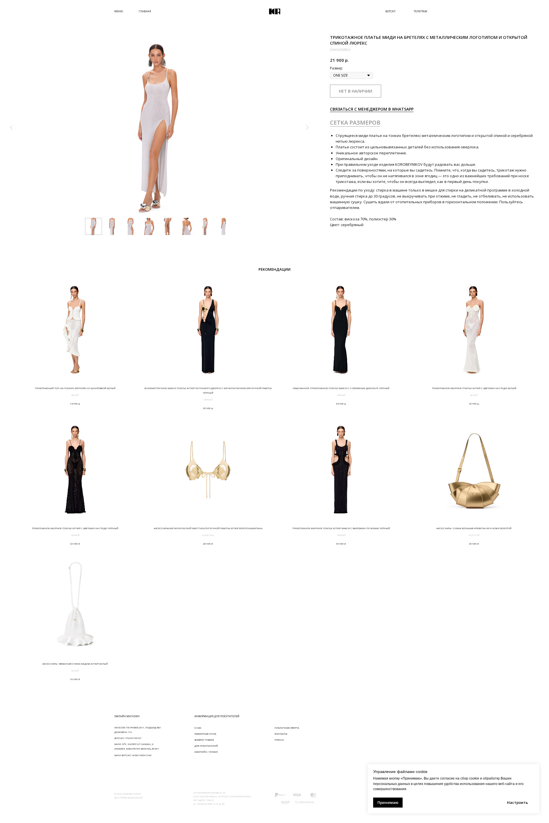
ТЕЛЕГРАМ (420, 11)
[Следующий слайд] (307, 127)
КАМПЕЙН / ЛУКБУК (206, 751)
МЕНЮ (118, 11)
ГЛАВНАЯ (145, 11)
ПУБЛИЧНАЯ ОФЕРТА (286, 727)
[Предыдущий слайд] (11, 127)
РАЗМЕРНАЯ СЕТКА (205, 733)
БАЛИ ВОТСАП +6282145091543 (133, 755)
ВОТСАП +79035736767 (128, 738)
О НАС (198, 727)
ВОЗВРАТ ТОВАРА (204, 739)
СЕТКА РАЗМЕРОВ (355, 122)
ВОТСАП (390, 11)
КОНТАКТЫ (280, 733)
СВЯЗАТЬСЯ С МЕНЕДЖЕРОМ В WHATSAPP (371, 109)
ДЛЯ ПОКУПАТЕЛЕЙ (206, 745)
